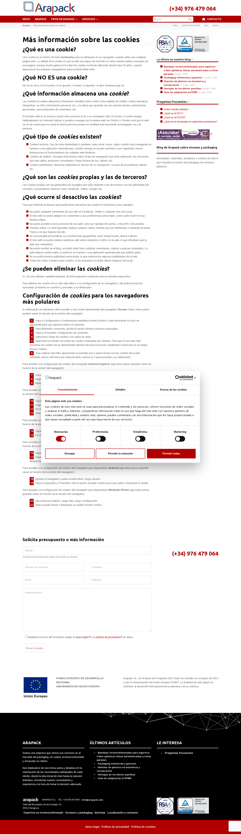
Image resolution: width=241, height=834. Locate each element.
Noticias (100, 812)
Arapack (40, 19)
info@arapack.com (93, 800)
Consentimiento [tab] (67, 389)
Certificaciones (191, 25)
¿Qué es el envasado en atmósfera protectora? (190, 121)
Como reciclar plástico (176, 109)
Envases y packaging (78, 812)
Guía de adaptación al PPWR (180, 92)
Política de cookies (143, 826)
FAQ (175, 25)
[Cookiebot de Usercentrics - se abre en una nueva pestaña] (180, 378)
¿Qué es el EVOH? (174, 117)
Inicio (26, 19)
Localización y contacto (122, 812)
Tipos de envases (63, 19)
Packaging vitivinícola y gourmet (183, 77)
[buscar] (190, 19)
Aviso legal (92, 826)
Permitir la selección (120, 453)
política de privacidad (108, 637)
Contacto (214, 19)
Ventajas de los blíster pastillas (182, 88)
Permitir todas (171, 453)
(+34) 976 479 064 (192, 8)
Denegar (70, 453)
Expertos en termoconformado (43, 812)
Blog (215, 25)
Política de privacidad (115, 826)
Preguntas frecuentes (179, 753)
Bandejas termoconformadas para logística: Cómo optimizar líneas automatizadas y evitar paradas (191, 70)
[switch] (101, 439)
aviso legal (82, 637)
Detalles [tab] (121, 389)
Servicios (88, 19)
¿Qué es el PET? (173, 113)
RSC (206, 25)
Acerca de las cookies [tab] (173, 389)
